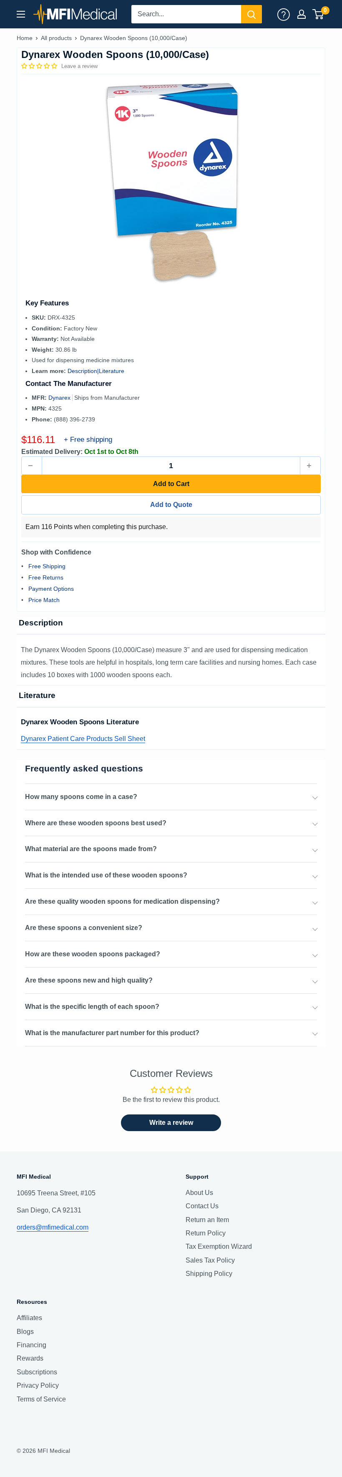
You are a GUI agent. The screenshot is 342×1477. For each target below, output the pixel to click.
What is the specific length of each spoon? (92, 1006)
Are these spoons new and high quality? (89, 980)
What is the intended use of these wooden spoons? (106, 875)
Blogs (25, 1331)
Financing (31, 1344)
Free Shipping (46, 566)
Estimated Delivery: (52, 451)
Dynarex (60, 397)
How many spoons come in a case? (81, 796)
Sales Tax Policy (210, 1260)
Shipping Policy (209, 1273)
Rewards (30, 1358)
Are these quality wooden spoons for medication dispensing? (122, 901)
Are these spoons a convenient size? (83, 927)
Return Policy (206, 1233)
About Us (199, 1192)
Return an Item (207, 1219)
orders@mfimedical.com (52, 1227)
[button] (40, 66)
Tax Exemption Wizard (219, 1246)
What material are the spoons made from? (91, 848)
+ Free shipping (88, 440)
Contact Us (202, 1206)
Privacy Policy (38, 1385)
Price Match (44, 600)
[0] (318, 14)
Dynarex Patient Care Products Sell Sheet (83, 738)
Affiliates (29, 1317)
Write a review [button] (171, 1122)
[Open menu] (21, 14)
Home (25, 38)
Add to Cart (171, 483)
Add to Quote (171, 504)
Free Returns (45, 577)
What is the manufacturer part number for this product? (112, 1032)
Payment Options (51, 588)
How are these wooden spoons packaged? (92, 954)
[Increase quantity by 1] (310, 465)
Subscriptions (37, 1372)
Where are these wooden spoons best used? (95, 823)
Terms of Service (41, 1399)
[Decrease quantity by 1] (32, 465)
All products (56, 38)
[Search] (251, 14)
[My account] (283, 14)
